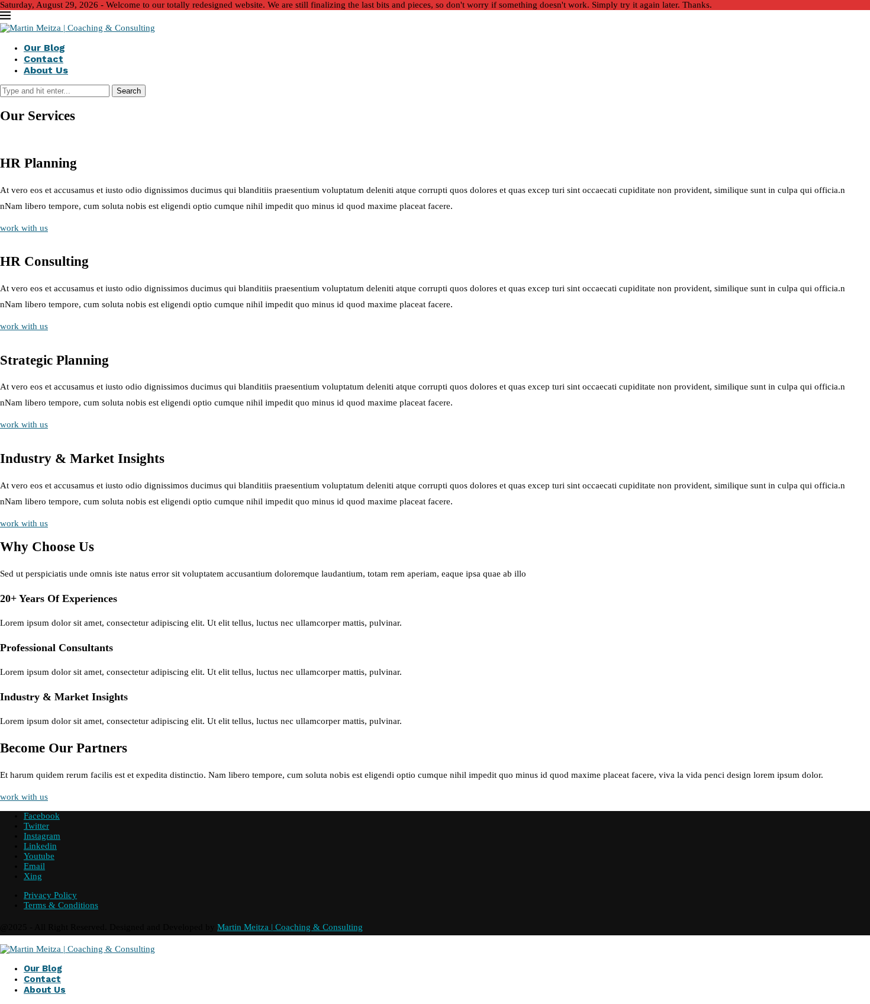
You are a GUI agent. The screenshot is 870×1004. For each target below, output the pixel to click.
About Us (46, 70)
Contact (43, 59)
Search (129, 90)
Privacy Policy (50, 895)
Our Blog (44, 47)
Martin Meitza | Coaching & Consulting (290, 927)
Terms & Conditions (61, 905)
